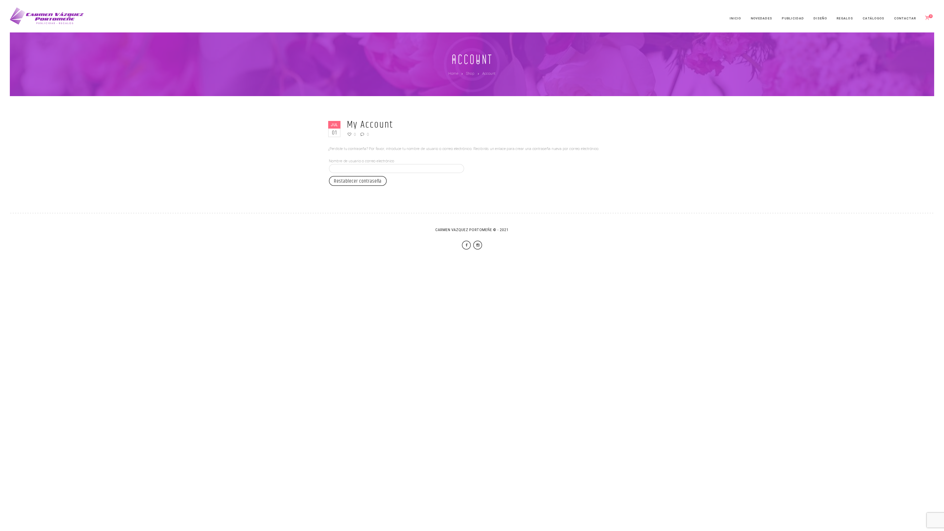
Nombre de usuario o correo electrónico (361, 161)
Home (453, 74)
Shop (470, 74)
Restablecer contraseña (358, 181)
